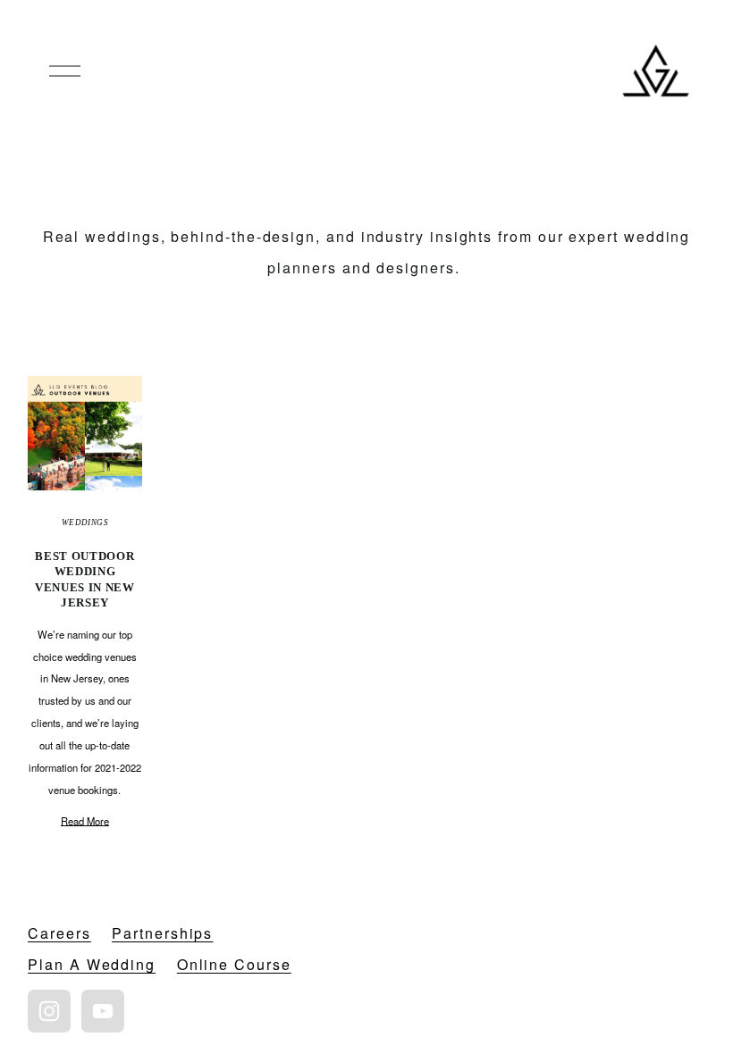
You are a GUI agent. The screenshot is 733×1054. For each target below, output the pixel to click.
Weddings (85, 522)
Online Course (234, 964)
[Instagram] (49, 1011)
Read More (85, 821)
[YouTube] (102, 1011)
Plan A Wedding (92, 964)
